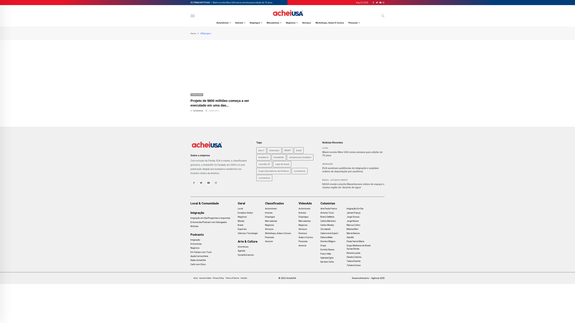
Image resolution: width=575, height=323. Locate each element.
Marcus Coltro (353, 225)
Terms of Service (232, 278)
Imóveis (239, 23)
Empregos (255, 23)
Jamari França (353, 213)
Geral (241, 203)
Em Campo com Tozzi (201, 252)
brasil (298, 150)
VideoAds (305, 203)
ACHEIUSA (198, 111)
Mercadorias (273, 23)
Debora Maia (326, 237)
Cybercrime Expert (329, 233)
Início (195, 278)
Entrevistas (196, 244)
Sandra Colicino (354, 257)
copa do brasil (282, 164)
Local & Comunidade (204, 203)
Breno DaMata (327, 217)
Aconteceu (243, 247)
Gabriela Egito (327, 258)
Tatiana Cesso (354, 265)
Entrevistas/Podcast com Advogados (208, 222)
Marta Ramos (353, 233)
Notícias (194, 226)
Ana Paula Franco (328, 208)
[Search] (383, 16)
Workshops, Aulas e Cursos (330, 23)
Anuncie (269, 241)
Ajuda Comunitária (199, 256)
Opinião (350, 237)
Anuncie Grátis (205, 278)
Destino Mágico (327, 241)
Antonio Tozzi (327, 213)
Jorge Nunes (353, 221)
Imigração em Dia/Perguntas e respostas (210, 218)
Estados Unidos (339, 180)
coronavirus (299, 171)
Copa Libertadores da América (273, 171)
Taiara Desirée (354, 261)
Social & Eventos (246, 255)
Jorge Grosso (353, 217)
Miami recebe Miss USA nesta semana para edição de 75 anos (242, 2)
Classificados (274, 203)
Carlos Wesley (327, 225)
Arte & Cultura (247, 241)
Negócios (291, 23)
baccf (261, 150)
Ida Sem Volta (327, 262)
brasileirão (279, 157)
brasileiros (263, 157)
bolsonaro (274, 150)
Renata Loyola (353, 253)
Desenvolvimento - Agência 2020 (368, 278)
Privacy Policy (218, 278)
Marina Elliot (352, 229)
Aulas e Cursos (306, 237)
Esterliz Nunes (327, 249)
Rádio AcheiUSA (198, 260)
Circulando (325, 229)
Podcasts (197, 234)
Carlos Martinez (328, 221)
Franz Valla (325, 254)
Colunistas (327, 203)
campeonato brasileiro (300, 157)
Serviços (306, 23)
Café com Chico (198, 264)
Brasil (325, 180)
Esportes (242, 229)
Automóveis (222, 23)
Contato (243, 278)
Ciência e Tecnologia (248, 233)
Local (325, 148)
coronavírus (264, 178)
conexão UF (264, 164)
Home (193, 33)
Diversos (303, 233)
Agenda (241, 251)
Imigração (327, 164)
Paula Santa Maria (355, 241)
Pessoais (353, 23)
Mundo (241, 221)
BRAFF (288, 150)
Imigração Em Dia (355, 208)
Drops (323, 245)
